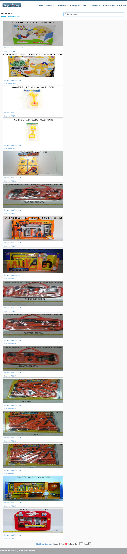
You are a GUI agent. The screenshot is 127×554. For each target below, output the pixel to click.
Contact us (109, 5)
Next (46, 544)
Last (50, 544)
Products (63, 5)
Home (40, 5)
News (85, 5)
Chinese (121, 5)
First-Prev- (40, 544)
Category (75, 5)
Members (95, 5)
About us (51, 5)
